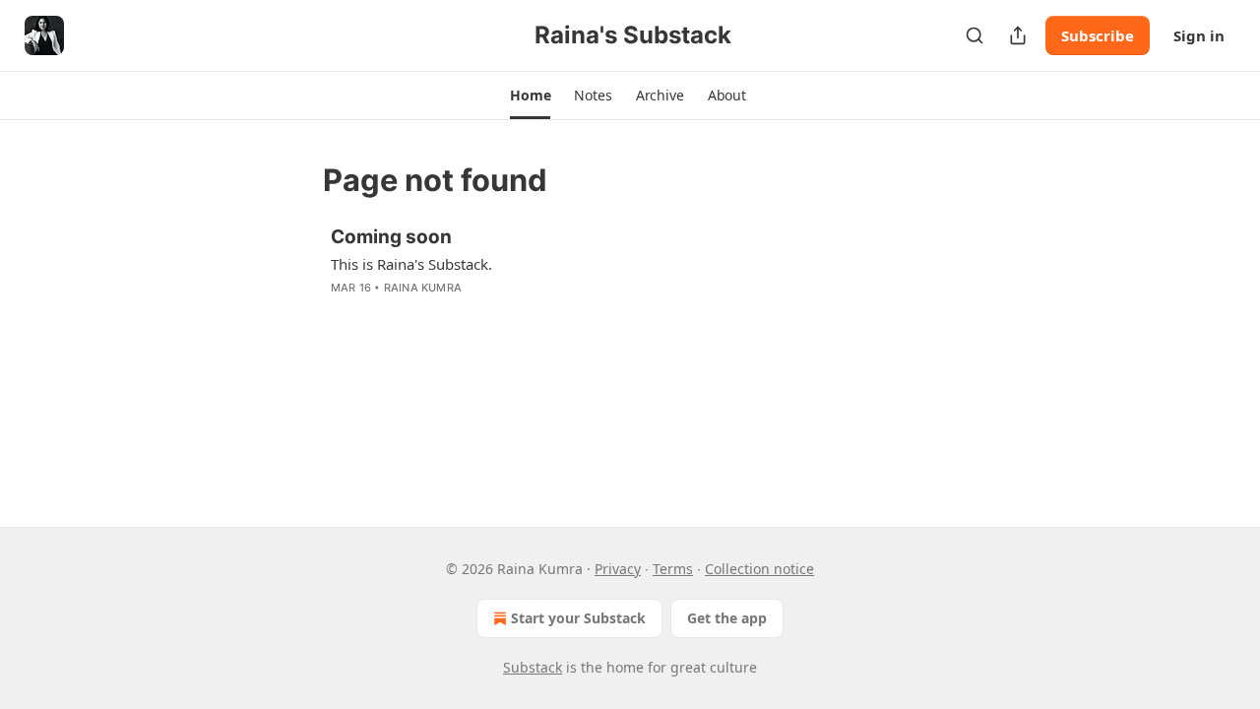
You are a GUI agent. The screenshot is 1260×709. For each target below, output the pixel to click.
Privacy (618, 568)
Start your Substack (578, 618)
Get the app (727, 618)
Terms (673, 568)
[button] (530, 95)
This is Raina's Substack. (411, 264)
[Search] (974, 35)
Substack (532, 667)
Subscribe (1097, 35)
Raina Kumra (423, 287)
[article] (630, 275)
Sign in (1199, 35)
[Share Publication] (1018, 35)
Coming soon (391, 237)
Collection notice (759, 568)
